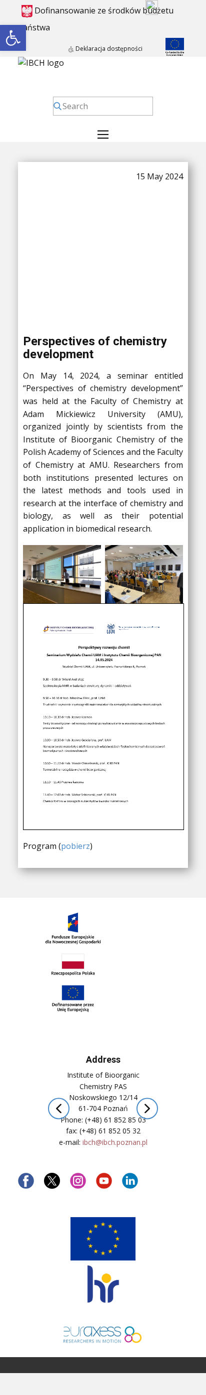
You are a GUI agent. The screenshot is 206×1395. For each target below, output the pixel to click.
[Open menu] (103, 134)
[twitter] (52, 1181)
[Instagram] (78, 1181)
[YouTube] (104, 1181)
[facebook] (26, 1181)
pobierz (75, 845)
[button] (13, 38)
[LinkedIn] (130, 1181)
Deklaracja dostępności (108, 48)
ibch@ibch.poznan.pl (115, 1142)
